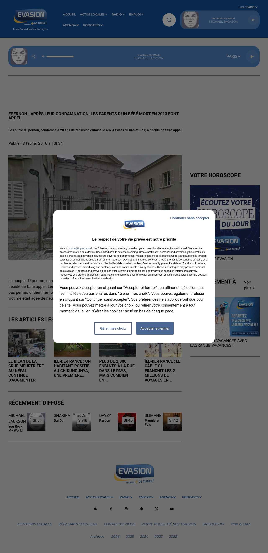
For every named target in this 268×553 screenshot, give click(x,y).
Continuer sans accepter (189, 217)
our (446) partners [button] (79, 248)
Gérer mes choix (113, 328)
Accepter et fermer (155, 328)
